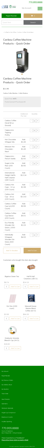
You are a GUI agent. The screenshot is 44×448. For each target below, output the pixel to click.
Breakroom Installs (7, 417)
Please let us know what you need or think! (15, 440)
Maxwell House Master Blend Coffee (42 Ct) (30, 308)
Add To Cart (32, 251)
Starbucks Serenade (7, 408)
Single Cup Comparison (9, 412)
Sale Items (5, 403)
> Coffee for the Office (9, 32)
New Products (6, 399)
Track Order (5, 393)
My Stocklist (5, 389)
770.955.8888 (35, 2)
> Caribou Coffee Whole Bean (25, 32)
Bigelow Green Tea (12, 276)
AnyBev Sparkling (7, 421)
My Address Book (7, 384)
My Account (26, 8)
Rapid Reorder (11, 16)
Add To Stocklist (12, 251)
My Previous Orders (7, 380)
